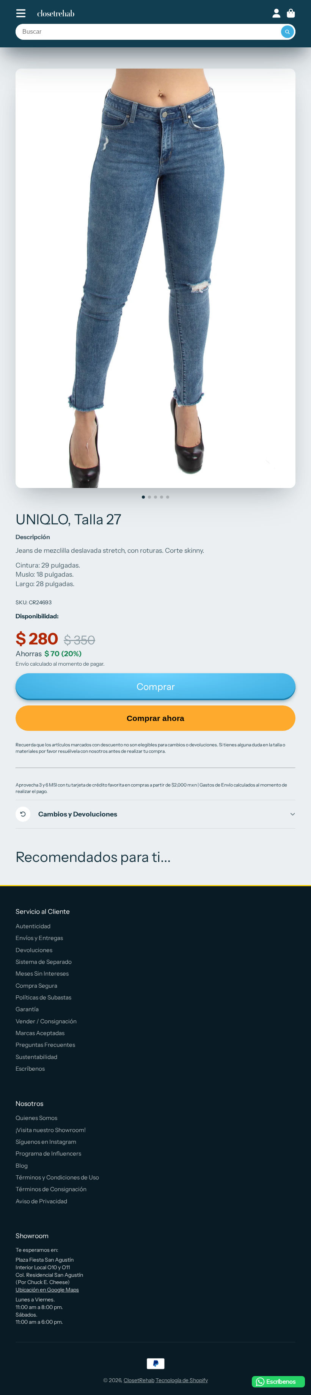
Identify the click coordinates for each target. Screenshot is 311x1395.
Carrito (290, 13)
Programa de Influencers (48, 1153)
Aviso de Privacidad (41, 1201)
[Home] (56, 13)
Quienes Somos (36, 1117)
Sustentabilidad (36, 1056)
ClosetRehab (139, 1380)
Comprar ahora (155, 718)
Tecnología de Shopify (182, 1380)
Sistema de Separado (44, 961)
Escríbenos (30, 1068)
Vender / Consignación (46, 1021)
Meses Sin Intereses (42, 973)
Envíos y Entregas (39, 937)
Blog (22, 1165)
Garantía (27, 1009)
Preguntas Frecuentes (45, 1044)
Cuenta (276, 13)
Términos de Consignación (51, 1189)
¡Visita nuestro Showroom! (51, 1130)
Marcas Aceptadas (40, 1033)
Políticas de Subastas (43, 997)
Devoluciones (34, 950)
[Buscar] (287, 31)
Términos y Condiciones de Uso (57, 1177)
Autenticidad (33, 926)
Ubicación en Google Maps (47, 1289)
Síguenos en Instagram (46, 1141)
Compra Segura (36, 985)
